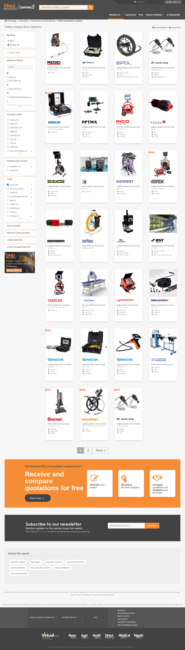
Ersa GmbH (15, 89)
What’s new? (14, 53)
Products (114, 14)
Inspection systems (18, 562)
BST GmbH (15, 81)
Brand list (121, 610)
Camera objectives (18, 568)
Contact (59, 36)
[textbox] (63, 7)
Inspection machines (54, 562)
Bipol (12, 77)
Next (100, 450)
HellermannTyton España (20, 97)
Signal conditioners (62, 568)
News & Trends (154, 14)
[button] (20, 60)
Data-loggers (35, 562)
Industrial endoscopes (75, 562)
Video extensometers (19, 574)
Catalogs (130, 14)
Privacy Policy (43, 531)
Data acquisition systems (40, 568)
